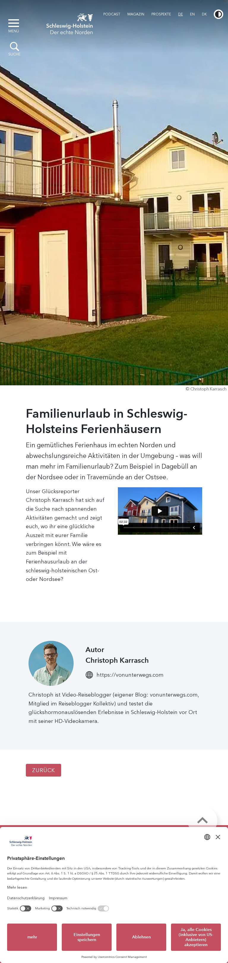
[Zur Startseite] (69, 23)
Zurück (43, 770)
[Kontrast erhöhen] (218, 14)
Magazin (135, 14)
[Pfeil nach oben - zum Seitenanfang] (202, 821)
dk (204, 14)
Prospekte (161, 14)
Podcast (111, 14)
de (180, 14)
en (192, 14)
